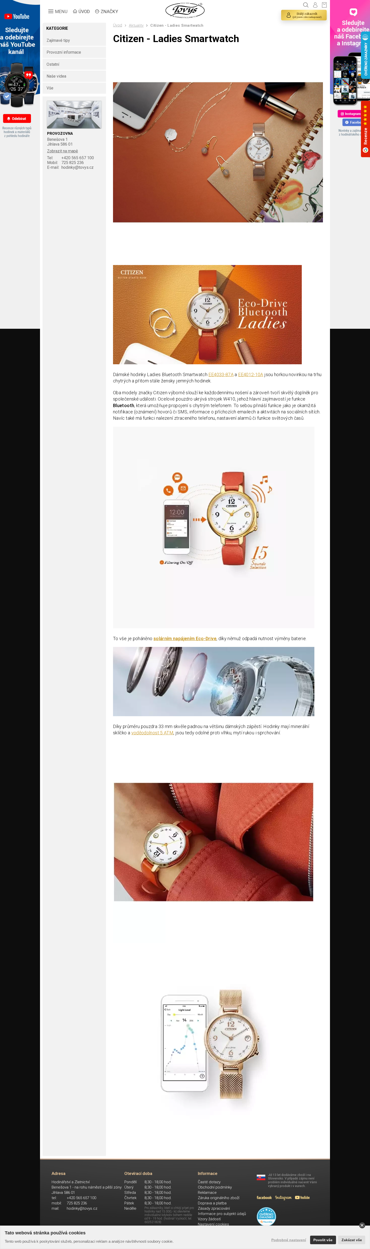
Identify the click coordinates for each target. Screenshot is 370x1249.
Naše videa (56, 76)
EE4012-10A (250, 374)
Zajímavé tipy (58, 40)
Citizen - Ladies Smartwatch (176, 25)
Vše (50, 88)
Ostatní (53, 64)
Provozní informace (64, 52)
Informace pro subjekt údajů (222, 1213)
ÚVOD (84, 11)
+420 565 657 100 (70, 157)
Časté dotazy (209, 1182)
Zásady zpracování (214, 1208)
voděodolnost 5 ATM (152, 732)
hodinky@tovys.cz (70, 167)
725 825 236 (65, 162)
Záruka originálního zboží (218, 1198)
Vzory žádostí (209, 1219)
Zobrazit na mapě (62, 151)
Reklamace (207, 1192)
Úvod (117, 25)
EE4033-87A (221, 374)
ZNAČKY (109, 11)
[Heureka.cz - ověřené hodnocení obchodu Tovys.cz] (266, 1217)
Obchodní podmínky (215, 1187)
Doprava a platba (212, 1203)
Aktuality (136, 25)
